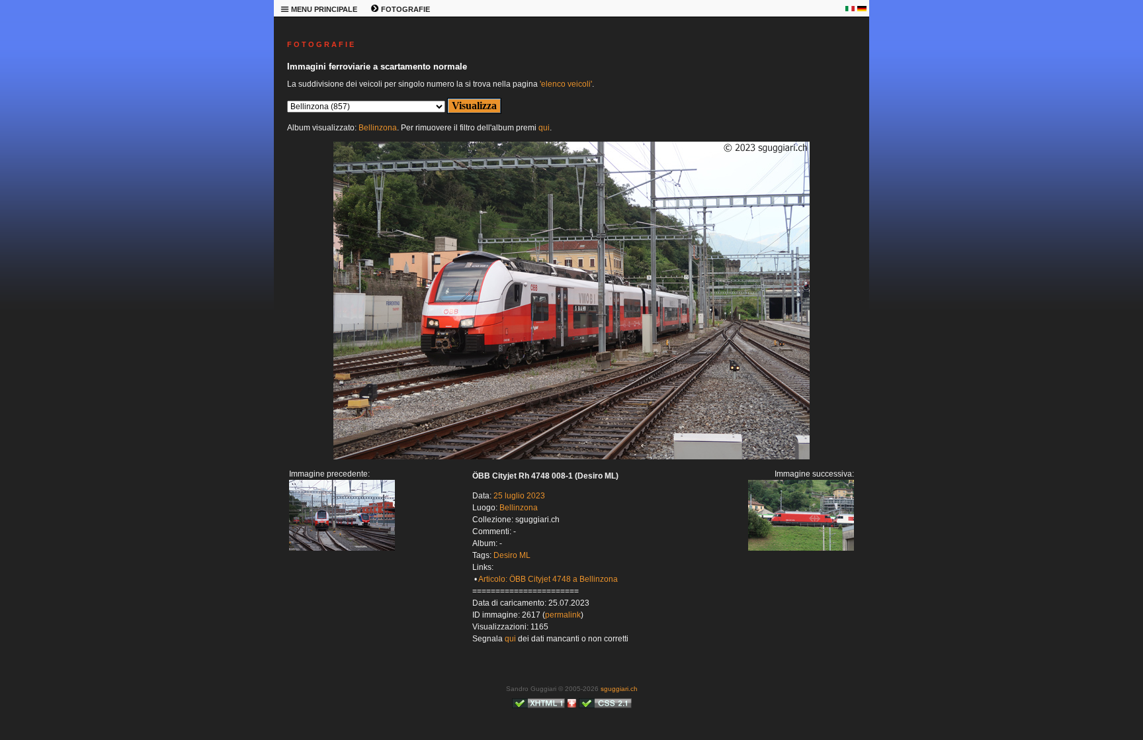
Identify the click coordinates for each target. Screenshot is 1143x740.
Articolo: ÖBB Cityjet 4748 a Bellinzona (548, 579)
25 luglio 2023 (519, 495)
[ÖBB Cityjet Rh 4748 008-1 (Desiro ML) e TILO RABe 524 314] (342, 548)
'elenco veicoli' (566, 84)
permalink (563, 615)
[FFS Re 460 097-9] (571, 456)
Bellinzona (378, 127)
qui (544, 127)
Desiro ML (511, 555)
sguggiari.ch (619, 688)
